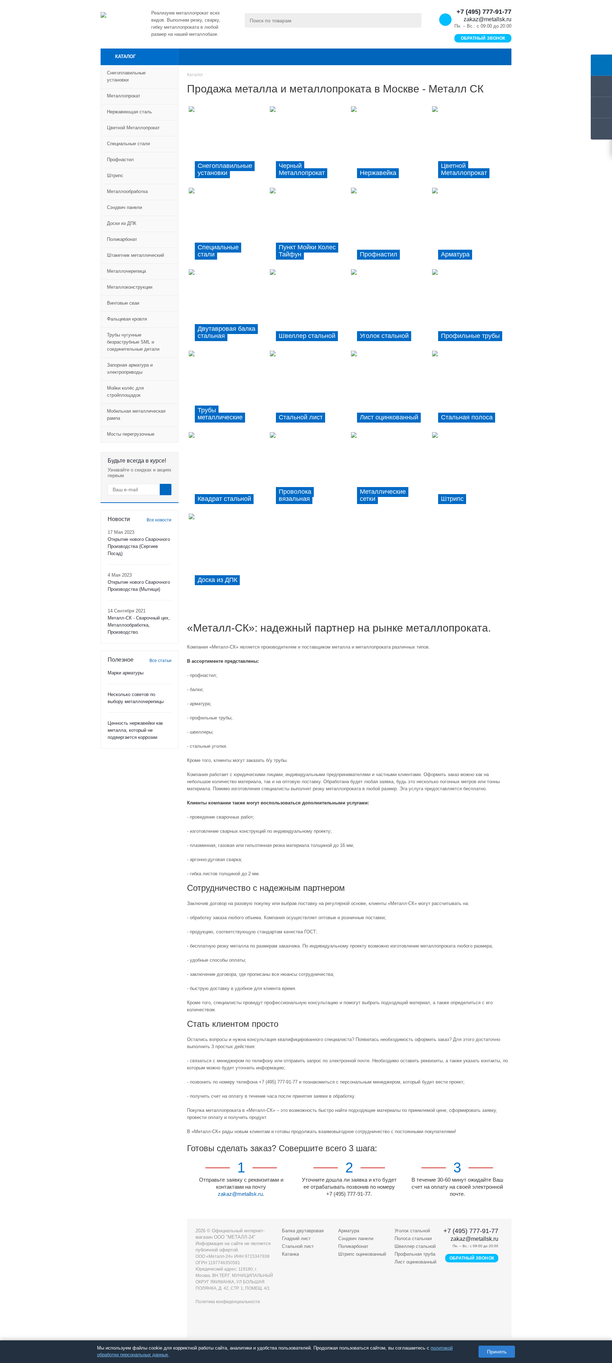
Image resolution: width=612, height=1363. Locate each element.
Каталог (125, 56)
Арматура (348, 1230)
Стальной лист (298, 1246)
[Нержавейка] (390, 145)
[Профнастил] (390, 227)
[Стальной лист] (308, 390)
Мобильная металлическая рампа (136, 414)
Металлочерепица (126, 271)
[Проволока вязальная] (309, 471)
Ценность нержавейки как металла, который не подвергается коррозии (135, 730)
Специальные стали (128, 143)
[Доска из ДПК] (228, 553)
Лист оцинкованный (415, 1262)
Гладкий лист (296, 1238)
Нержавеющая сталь (129, 111)
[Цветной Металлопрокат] (471, 145)
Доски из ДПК (121, 223)
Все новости (159, 520)
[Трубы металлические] (227, 390)
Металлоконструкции (129, 287)
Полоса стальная (413, 1238)
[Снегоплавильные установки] (227, 145)
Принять (496, 1351)
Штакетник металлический (135, 255)
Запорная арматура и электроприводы (130, 368)
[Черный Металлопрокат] (308, 145)
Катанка (290, 1254)
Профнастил (120, 159)
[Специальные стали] (227, 227)
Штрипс (115, 175)
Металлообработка (127, 191)
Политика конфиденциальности (228, 1301)
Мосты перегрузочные (130, 434)
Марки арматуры (125, 672)
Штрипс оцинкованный (362, 1254)
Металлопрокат (123, 95)
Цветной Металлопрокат (133, 127)
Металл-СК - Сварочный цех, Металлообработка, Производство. (139, 625)
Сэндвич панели (124, 207)
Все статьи (160, 660)
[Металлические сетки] (390, 471)
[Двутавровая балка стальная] (228, 308)
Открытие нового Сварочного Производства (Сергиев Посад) (139, 546)
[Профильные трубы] (471, 308)
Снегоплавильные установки (126, 76)
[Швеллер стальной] (308, 308)
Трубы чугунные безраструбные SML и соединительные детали (133, 342)
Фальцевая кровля (127, 319)
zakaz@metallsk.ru (487, 19)
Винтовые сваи (123, 303)
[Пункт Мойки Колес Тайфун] (309, 227)
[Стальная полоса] (471, 390)
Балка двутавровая (303, 1230)
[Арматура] (471, 227)
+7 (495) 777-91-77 (484, 12)
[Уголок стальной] (390, 308)
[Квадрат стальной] (227, 471)
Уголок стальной (412, 1230)
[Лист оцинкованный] (390, 390)
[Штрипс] (471, 471)
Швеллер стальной (415, 1246)
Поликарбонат (122, 239)
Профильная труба (415, 1254)
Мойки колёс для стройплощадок (125, 391)
